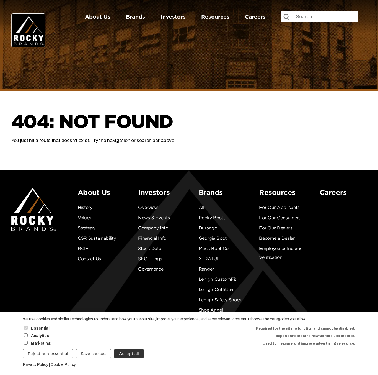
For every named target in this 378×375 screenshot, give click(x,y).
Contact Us (89, 258)
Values (84, 217)
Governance (150, 269)
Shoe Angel (211, 310)
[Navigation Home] (28, 23)
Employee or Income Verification (280, 253)
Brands (135, 16)
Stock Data (149, 248)
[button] (358, 168)
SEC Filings (150, 258)
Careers (255, 16)
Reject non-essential (48, 353)
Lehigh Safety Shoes (220, 299)
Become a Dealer (277, 238)
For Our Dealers (275, 228)
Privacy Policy (35, 364)
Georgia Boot (213, 238)
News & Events (154, 217)
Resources (215, 16)
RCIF (83, 248)
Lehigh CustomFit (217, 279)
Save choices (93, 353)
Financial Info (152, 238)
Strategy (86, 228)
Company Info (153, 228)
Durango (208, 228)
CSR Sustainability (97, 238)
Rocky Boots (212, 217)
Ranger (206, 269)
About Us (97, 16)
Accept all (129, 353)
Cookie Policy (63, 364)
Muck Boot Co (214, 248)
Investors (173, 16)
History (85, 207)
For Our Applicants (279, 207)
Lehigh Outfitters (216, 289)
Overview (148, 207)
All (201, 207)
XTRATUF (209, 258)
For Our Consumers (280, 217)
